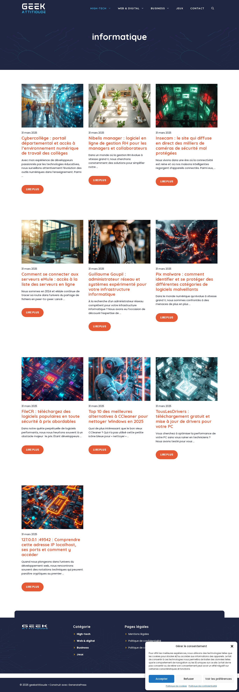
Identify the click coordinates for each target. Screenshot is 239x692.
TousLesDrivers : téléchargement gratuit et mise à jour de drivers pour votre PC (184, 419)
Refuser (189, 679)
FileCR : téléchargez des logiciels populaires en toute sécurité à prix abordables (51, 416)
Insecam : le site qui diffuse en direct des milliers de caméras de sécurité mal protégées (184, 145)
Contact (197, 8)
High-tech (98, 8)
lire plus (32, 189)
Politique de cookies (176, 685)
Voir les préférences (218, 679)
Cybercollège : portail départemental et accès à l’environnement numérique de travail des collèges (50, 145)
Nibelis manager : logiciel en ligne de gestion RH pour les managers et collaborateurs (118, 143)
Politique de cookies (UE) (143, 647)
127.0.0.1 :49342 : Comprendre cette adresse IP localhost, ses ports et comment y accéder (51, 547)
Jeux (179, 8)
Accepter (162, 679)
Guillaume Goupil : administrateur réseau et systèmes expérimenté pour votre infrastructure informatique (118, 284)
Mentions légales (138, 634)
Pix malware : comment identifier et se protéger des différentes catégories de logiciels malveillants (184, 281)
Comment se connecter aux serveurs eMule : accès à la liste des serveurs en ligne (50, 279)
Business (158, 8)
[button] (232, 646)
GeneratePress (77, 685)
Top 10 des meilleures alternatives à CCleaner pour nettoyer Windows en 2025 (118, 416)
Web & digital (129, 8)
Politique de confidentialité (203, 685)
